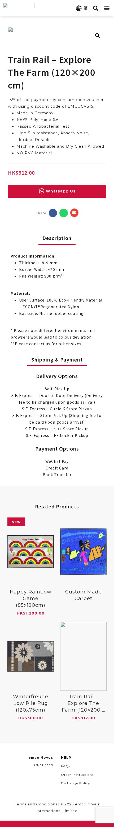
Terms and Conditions (36, 804)
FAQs (66, 766)
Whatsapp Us (61, 191)
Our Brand (43, 765)
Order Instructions (77, 775)
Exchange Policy (75, 783)
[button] (106, 8)
